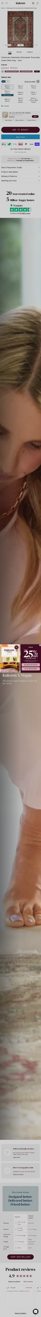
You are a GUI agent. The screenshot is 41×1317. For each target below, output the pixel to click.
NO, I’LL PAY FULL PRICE (31, 669)
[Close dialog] (40, 645)
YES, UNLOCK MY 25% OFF (31, 665)
